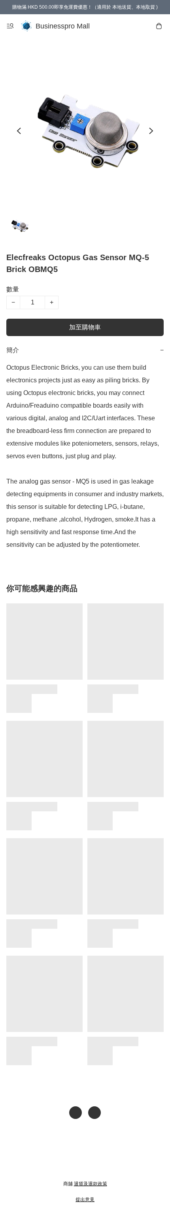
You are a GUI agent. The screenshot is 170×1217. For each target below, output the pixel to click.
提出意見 (85, 1199)
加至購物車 (85, 327)
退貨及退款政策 (90, 1184)
